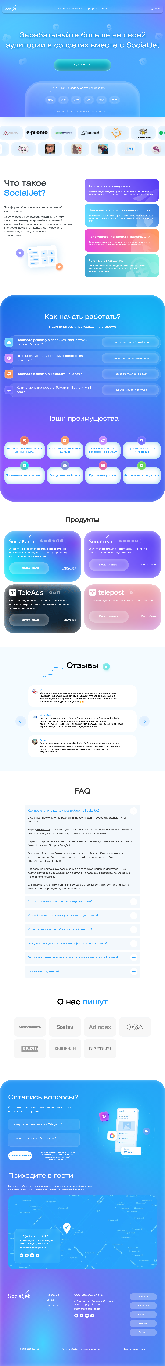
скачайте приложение (115, 873)
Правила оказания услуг (134, 1349)
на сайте (82, 857)
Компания (53, 1295)
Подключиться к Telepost (130, 374)
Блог (104, 9)
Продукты (92, 9)
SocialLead (58, 873)
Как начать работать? (70, 9)
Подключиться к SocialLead (130, 358)
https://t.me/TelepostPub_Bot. (52, 845)
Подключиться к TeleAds (130, 390)
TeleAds (143, 1332)
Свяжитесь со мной (20, 1156)
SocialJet (35, 818)
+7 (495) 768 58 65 (34, 1236)
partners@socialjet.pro (33, 1248)
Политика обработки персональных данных (81, 1349)
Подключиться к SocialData (130, 342)
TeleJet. (94, 853)
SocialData (43, 830)
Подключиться (29, 568)
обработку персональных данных (58, 1154)
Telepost (143, 1323)
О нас (50, 1300)
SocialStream (36, 889)
